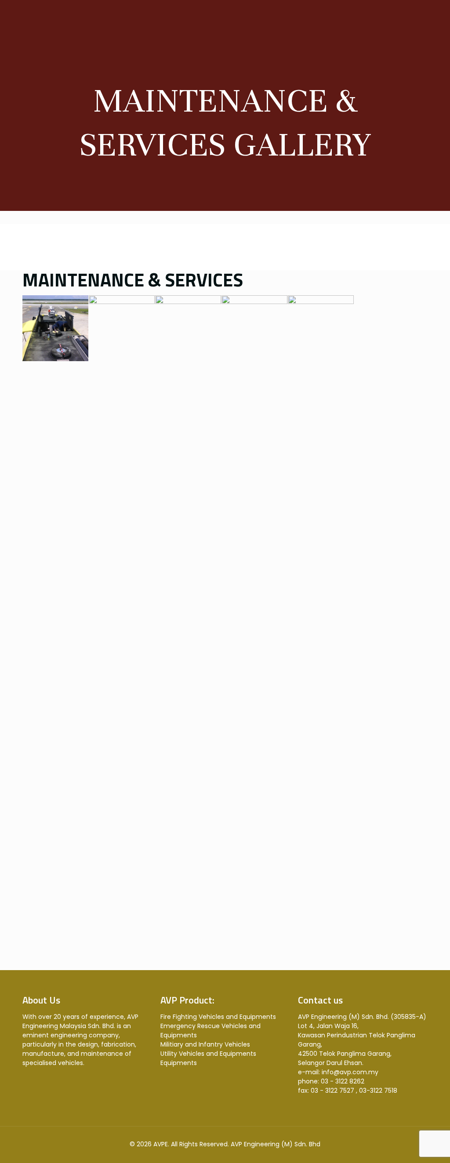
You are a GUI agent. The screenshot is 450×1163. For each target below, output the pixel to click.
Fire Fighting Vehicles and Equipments (218, 1016)
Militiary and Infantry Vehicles (205, 1044)
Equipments (178, 1062)
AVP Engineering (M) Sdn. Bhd (275, 1144)
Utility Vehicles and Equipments (208, 1053)
